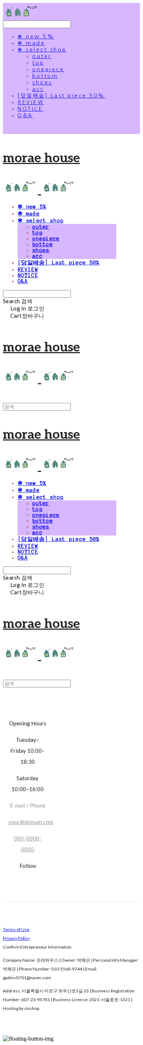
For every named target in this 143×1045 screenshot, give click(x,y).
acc (38, 89)
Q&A (25, 115)
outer (42, 56)
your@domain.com (30, 822)
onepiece (48, 69)
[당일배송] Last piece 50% (61, 95)
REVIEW (31, 102)
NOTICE (30, 108)
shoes (42, 82)
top (38, 62)
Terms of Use (16, 929)
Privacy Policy (16, 938)
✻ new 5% (36, 36)
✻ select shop (42, 49)
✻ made (31, 43)
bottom (45, 76)
